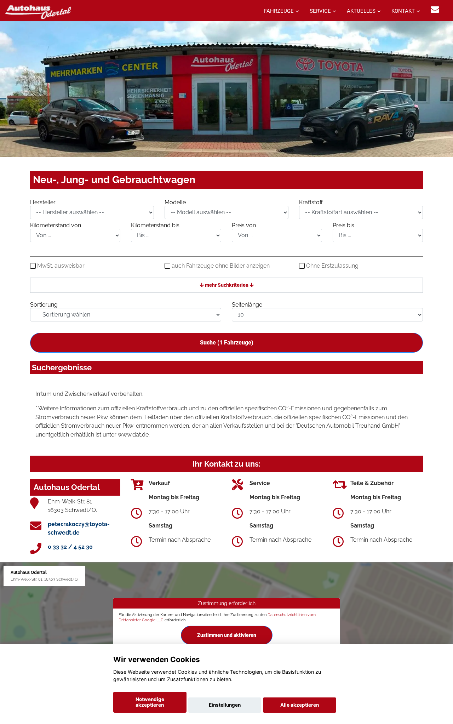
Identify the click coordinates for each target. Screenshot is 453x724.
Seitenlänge (247, 304)
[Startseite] (38, 11)
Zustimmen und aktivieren (226, 635)
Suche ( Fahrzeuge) (226, 342)
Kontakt (403, 11)
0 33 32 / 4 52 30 (70, 546)
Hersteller (43, 202)
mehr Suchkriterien (227, 285)
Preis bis (343, 225)
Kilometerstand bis (155, 225)
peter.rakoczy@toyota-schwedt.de (79, 528)
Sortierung (44, 304)
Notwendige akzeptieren (150, 702)
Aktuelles (361, 11)
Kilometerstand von (55, 225)
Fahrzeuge (279, 11)
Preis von (244, 225)
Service (320, 11)
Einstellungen (225, 705)
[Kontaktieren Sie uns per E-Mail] (435, 10)
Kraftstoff (311, 202)
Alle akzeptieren (299, 705)
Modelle (175, 202)
